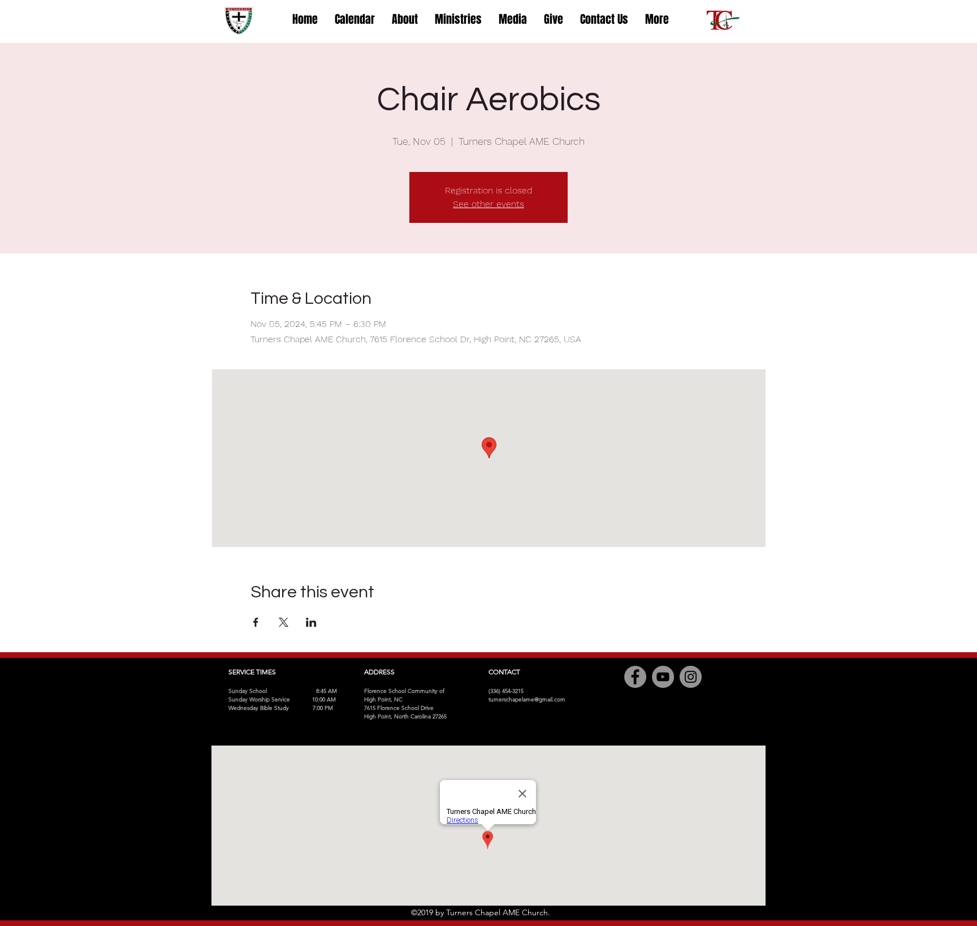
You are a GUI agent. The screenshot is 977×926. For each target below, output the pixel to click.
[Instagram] (691, 677)
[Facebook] (635, 677)
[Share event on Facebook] (255, 622)
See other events (488, 204)
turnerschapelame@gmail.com (526, 699)
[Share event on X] (283, 622)
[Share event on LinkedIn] (311, 622)
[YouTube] (663, 677)
